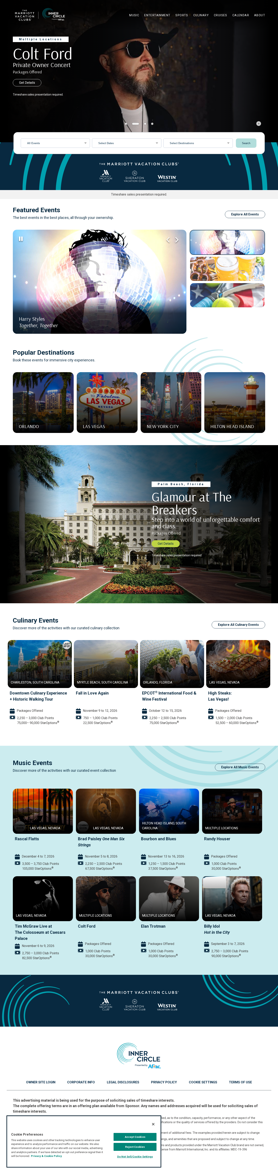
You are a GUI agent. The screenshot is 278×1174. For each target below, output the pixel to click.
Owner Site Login (40, 1082)
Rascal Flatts (27, 838)
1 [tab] (126, 124)
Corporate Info (81, 1082)
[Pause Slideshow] (258, 123)
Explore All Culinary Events (238, 625)
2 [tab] (133, 124)
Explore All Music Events (240, 767)
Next (176, 240)
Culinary (201, 15)
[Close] (153, 1124)
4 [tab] (152, 124)
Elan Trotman (153, 926)
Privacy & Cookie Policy (46, 1156)
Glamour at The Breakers (33, 693)
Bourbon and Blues (158, 838)
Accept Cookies (135, 1136)
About (259, 15)
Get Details (27, 83)
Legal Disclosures (123, 1082)
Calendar (240, 15)
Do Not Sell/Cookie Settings (135, 1156)
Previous (168, 240)
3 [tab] (143, 124)
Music (134, 15)
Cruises (220, 15)
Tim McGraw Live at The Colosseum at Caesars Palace (40, 932)
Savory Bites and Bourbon (166, 693)
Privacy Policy (164, 1082)
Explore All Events (245, 214)
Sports (181, 15)
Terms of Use (240, 1082)
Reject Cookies (135, 1146)
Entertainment (157, 15)
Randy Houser (217, 838)
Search (246, 143)
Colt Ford (86, 926)
